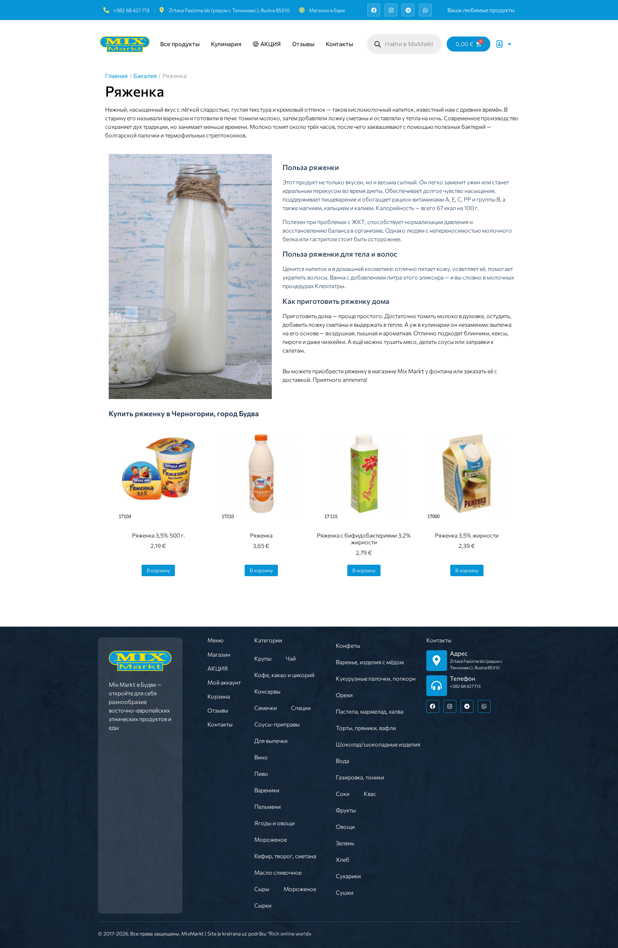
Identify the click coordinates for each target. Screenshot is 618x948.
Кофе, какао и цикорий (284, 674)
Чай (291, 658)
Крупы (262, 658)
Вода (342, 760)
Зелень (345, 843)
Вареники (266, 790)
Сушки (344, 892)
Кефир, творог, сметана (285, 855)
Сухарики (348, 875)
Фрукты (346, 810)
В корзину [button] (158, 570)
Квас (370, 793)
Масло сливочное (277, 872)
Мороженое (270, 839)
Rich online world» (290, 933)
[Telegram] (408, 10)
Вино (261, 757)
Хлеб (342, 859)
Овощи (345, 826)
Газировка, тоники (360, 777)
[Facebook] (373, 10)
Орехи (344, 694)
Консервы (267, 691)
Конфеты (348, 645)
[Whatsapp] (425, 10)
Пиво (261, 773)
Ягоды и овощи (274, 823)
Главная (116, 75)
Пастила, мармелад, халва (369, 711)
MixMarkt (192, 933)
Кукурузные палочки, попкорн (376, 678)
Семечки (265, 707)
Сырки (262, 905)
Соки (342, 793)
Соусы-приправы (277, 724)
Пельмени (267, 806)
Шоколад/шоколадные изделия (378, 744)
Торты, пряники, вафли (366, 727)
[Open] (509, 44)
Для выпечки (271, 740)
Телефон (462, 678)
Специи (301, 707)
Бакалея (145, 75)
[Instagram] (390, 10)
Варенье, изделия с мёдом (370, 661)
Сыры (261, 888)
